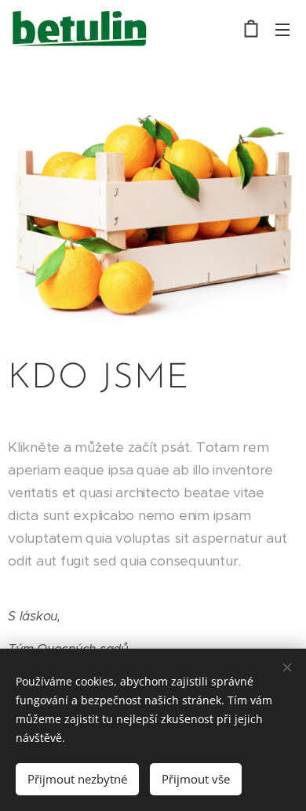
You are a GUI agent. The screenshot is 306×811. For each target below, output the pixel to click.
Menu (282, 29)
